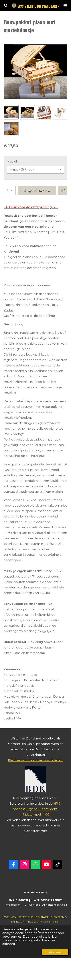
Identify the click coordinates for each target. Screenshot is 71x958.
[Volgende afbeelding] (62, 71)
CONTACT (43, 917)
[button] (11, 112)
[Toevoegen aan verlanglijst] (62, 190)
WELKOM (11, 917)
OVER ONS (27, 917)
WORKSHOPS (50, 921)
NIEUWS (33, 921)
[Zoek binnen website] (6, 5)
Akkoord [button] (55, 952)
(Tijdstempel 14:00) (35, 814)
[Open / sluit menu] (65, 5)
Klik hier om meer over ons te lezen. (35, 760)
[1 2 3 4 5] (10, 190)
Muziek (12, 161)
